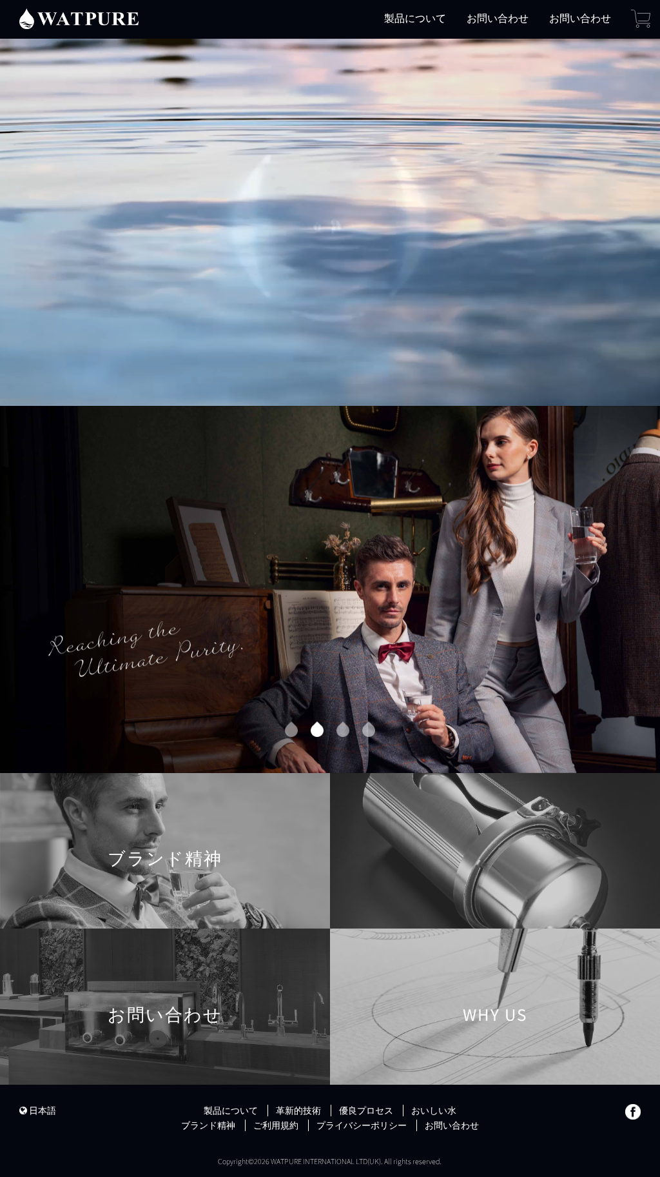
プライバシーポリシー (361, 1125)
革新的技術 (298, 1110)
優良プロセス (366, 1110)
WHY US (495, 1028)
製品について (415, 18)
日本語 (41, 1110)
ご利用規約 (275, 1125)
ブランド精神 (165, 872)
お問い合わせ (498, 18)
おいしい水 (433, 1110)
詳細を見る (110, 685)
